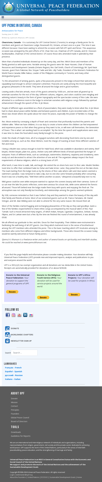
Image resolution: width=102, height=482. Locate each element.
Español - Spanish (13, 371)
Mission (14, 402)
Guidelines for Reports (20, 436)
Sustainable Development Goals (62, 477)
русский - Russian (14, 375)
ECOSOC (44, 477)
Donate (14, 398)
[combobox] (24, 353)
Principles (15, 410)
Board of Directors (19, 421)
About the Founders (18, 477)
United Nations (33, 477)
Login (12, 475)
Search (8, 352)
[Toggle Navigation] (3, 17)
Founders (15, 413)
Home (79, 477)
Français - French (13, 367)
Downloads (16, 432)
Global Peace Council (20, 417)
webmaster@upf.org (24, 475)
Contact (14, 406)
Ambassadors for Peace (12, 30)
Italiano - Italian (12, 379)
